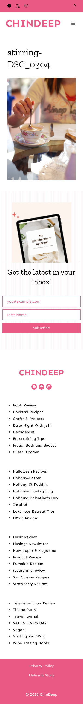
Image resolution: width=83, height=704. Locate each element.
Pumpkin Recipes (28, 563)
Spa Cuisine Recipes (31, 577)
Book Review (24, 405)
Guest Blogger (26, 452)
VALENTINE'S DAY (30, 623)
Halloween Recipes (30, 471)
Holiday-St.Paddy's (30, 484)
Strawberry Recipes (30, 584)
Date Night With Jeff (32, 425)
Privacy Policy (41, 666)
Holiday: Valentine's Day (36, 498)
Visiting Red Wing (29, 636)
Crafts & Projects (28, 418)
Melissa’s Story (41, 675)
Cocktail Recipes (28, 412)
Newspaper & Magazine (34, 550)
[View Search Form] (74, 6)
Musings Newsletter (30, 544)
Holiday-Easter (27, 478)
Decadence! (23, 432)
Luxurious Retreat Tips (34, 511)
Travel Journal (25, 616)
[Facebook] (9, 6)
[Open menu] (73, 23)
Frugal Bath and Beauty (34, 445)
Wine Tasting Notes (31, 643)
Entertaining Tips (29, 438)
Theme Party (24, 609)
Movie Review (25, 518)
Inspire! (20, 504)
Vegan (19, 630)
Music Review (25, 537)
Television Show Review (34, 603)
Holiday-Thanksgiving (33, 491)
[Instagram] (26, 6)
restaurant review (29, 570)
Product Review (27, 557)
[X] (17, 6)
